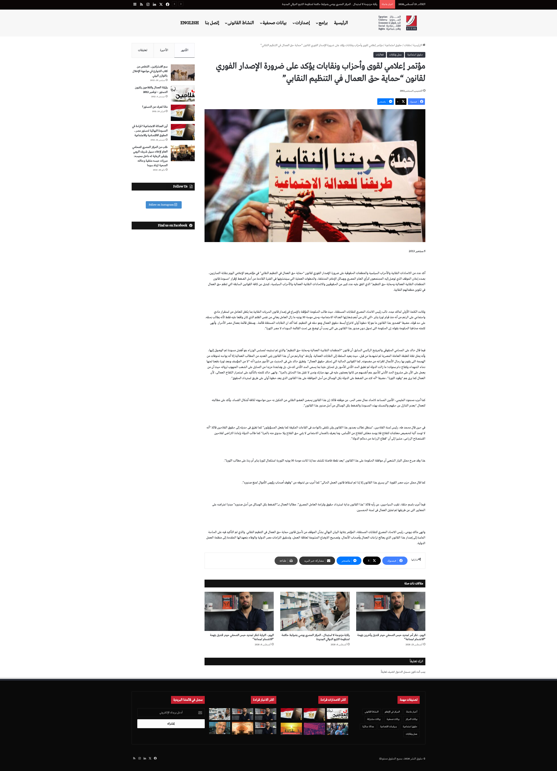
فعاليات (380, 54)
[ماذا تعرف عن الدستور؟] (183, 113)
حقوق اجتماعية (393, 45)
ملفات (407, 45)
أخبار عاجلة (411, 711)
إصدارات (302, 23)
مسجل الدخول (402, 671)
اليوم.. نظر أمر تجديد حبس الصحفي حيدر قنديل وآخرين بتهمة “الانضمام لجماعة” (391, 637)
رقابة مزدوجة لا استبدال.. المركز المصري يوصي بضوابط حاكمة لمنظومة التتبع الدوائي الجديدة (316, 637)
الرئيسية (341, 23)
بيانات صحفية (275, 23)
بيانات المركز (411, 719)
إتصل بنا (212, 23)
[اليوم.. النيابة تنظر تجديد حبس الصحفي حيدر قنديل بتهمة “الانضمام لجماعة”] (239, 611)
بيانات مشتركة (374, 719)
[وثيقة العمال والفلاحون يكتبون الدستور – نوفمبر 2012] (183, 93)
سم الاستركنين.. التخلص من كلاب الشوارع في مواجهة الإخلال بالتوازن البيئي (150, 71)
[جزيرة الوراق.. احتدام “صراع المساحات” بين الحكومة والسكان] (314, 729)
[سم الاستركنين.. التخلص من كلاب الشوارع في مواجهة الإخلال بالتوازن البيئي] (183, 72)
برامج (323, 23)
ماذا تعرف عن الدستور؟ (155, 107)
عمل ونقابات (395, 54)
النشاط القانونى (241, 23)
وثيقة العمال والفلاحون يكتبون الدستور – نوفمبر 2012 (151, 90)
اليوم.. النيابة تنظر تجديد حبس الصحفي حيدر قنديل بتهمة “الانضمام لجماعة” (242, 637)
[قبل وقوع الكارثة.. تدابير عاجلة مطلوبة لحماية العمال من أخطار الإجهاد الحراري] (291, 729)
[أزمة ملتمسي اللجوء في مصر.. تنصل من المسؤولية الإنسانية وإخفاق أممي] (337, 729)
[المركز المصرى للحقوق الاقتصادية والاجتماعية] (397, 23)
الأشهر (184, 50)
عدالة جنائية (368, 726)
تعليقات (142, 50)
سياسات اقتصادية (388, 726)
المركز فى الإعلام (392, 711)
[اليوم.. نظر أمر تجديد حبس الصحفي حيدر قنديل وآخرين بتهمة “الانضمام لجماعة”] (390, 611)
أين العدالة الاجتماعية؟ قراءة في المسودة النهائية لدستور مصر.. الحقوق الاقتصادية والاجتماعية (150, 131)
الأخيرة (164, 50)
